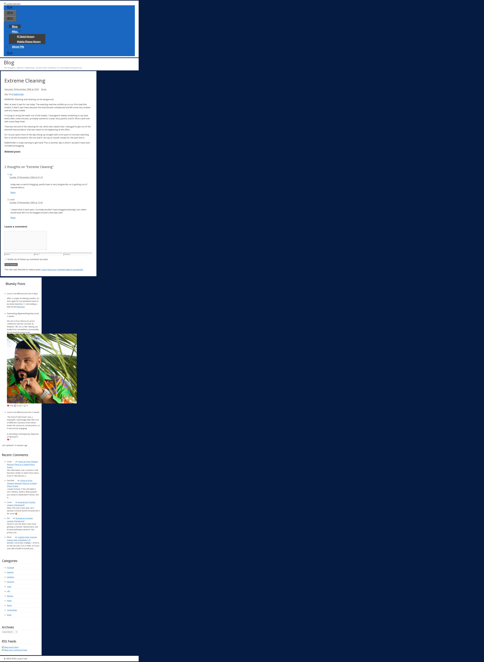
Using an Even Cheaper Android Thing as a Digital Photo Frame (22, 464)
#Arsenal (21, 306)
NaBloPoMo (18, 94)
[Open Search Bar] (10, 8)
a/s (10, 174)
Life (8, 591)
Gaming (10, 572)
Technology (12, 610)
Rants (9, 605)
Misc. (15, 31)
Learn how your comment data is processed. (62, 269)
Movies (10, 596)
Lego (9, 586)
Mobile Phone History (29, 41)
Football (10, 567)
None (43, 89)
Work (9, 615)
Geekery (10, 577)
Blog (15, 26)
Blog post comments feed (15, 650)
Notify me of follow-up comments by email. (27, 259)
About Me (18, 46)
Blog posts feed (11, 647)
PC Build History (25, 36)
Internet (10, 581)
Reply (13, 192)
